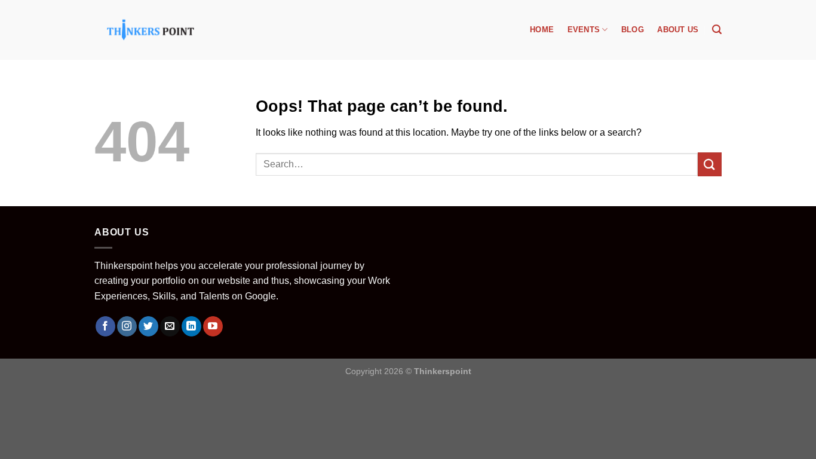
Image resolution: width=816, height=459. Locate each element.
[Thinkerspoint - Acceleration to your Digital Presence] (150, 29)
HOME (542, 29)
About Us (677, 29)
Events (583, 29)
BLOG (632, 29)
